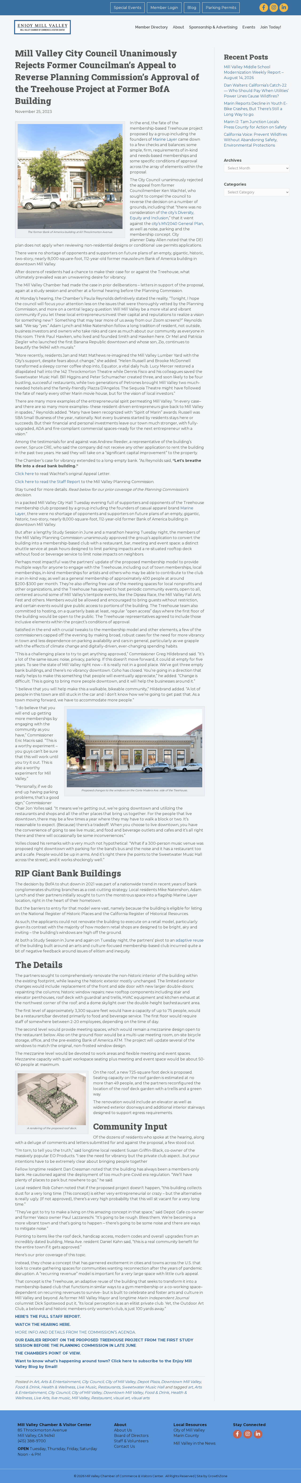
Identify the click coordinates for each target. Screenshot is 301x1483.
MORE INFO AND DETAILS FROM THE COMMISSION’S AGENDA (75, 1332)
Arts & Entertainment (60, 1381)
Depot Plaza (148, 1381)
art (190, 1387)
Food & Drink (27, 1387)
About (178, 27)
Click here (24, 474)
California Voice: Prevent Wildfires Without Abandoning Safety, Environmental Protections (255, 140)
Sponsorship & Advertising (213, 27)
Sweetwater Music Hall (143, 1387)
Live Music (86, 1387)
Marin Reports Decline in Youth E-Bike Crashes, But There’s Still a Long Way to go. (255, 108)
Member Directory (151, 27)
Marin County (186, 1435)
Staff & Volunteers (131, 1441)
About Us (123, 1430)
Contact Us (124, 1446)
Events (248, 27)
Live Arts (41, 1398)
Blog (191, 7)
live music (60, 1398)
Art (36, 1381)
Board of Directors (131, 1435)
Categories (235, 184)
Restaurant (101, 1398)
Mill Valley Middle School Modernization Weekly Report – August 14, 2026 (254, 72)
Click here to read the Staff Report (47, 482)
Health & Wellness (58, 1387)
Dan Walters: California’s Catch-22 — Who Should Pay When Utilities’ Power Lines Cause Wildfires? (256, 90)
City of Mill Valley (120, 1381)
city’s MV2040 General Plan (177, 223)
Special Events (127, 7)
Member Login (164, 7)
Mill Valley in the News (194, 1443)
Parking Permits (221, 7)
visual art (121, 1398)
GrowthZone (217, 1476)
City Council (93, 1381)
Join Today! (270, 27)
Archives (233, 160)
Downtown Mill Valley (181, 1381)
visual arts (140, 1398)
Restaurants (109, 1387)
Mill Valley (80, 1398)
